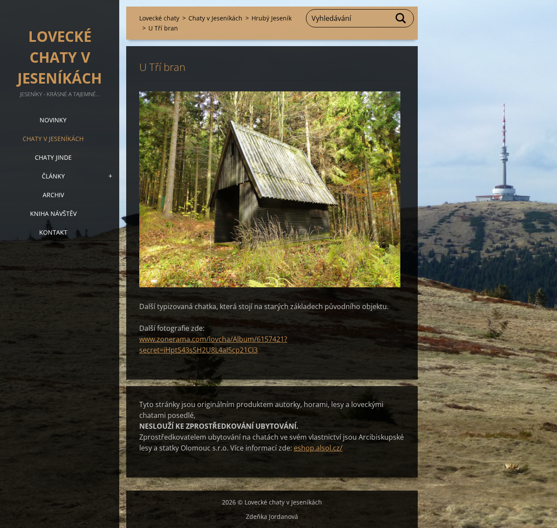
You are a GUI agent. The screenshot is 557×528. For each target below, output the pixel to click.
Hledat (401, 18)
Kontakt (53, 232)
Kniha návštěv (53, 213)
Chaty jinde (53, 157)
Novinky (53, 120)
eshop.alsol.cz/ (318, 448)
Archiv (53, 195)
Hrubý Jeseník (272, 18)
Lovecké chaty (159, 18)
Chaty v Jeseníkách (53, 139)
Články (53, 176)
